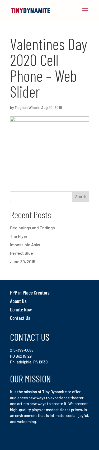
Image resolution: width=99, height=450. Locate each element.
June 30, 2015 (22, 261)
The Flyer (18, 236)
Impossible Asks (25, 244)
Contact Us (20, 318)
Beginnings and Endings (32, 227)
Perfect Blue (21, 252)
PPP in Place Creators (30, 292)
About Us (18, 301)
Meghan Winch (27, 107)
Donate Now (21, 309)
